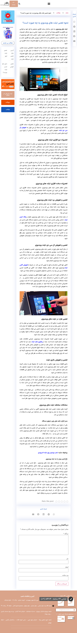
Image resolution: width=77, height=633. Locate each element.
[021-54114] (71, 602)
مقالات (58, 13)
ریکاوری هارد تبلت (37, 342)
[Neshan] (73, 618)
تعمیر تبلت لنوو (5, 53)
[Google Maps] (63, 619)
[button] (19, 3)
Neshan (69, 618)
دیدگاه (65, 533)
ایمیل (66, 567)
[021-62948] (61, 602)
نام (67, 558)
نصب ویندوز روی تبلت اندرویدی (48, 453)
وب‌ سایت (65, 575)
